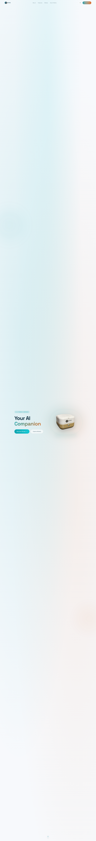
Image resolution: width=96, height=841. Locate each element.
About (34, 2)
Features (40, 2)
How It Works (53, 2)
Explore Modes (37, 431)
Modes (46, 2)
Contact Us (87, 2)
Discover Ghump (21, 431)
